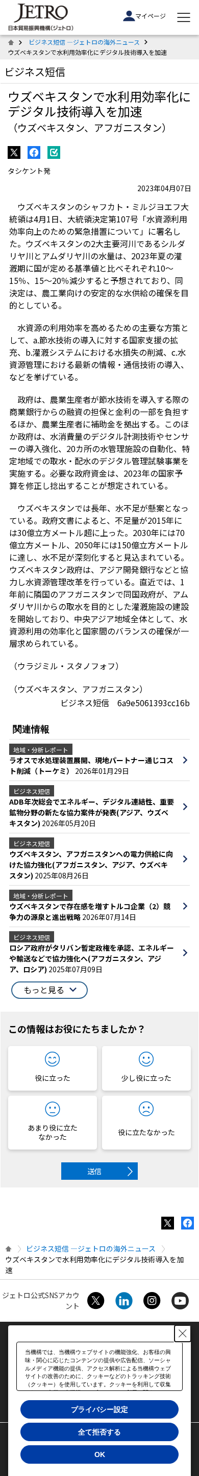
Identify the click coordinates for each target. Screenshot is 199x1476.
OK (99, 1454)
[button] (49, 990)
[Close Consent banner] (183, 1333)
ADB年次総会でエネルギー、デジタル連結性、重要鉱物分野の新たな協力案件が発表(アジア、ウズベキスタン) (91, 812)
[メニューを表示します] (183, 17)
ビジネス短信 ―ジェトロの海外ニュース (84, 41)
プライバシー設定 (99, 1409)
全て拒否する (99, 1432)
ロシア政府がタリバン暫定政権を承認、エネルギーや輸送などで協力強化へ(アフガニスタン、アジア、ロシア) (91, 958)
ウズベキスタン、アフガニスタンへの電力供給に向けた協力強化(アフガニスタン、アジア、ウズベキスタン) (91, 864)
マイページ (150, 15)
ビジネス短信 (34, 71)
